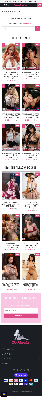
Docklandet (17, 391)
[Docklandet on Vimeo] (24, 370)
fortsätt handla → (27, 24)
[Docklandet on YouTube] (27, 370)
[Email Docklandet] (14, 370)
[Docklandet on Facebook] (17, 370)
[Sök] (35, 5)
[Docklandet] (21, 5)
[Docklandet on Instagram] (20, 370)
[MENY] (1, 5)
